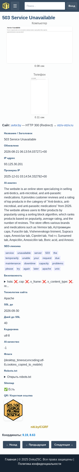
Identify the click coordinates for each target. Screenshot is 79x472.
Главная (10, 459)
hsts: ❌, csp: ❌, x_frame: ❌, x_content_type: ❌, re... (38, 283)
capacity (44, 263)
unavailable (24, 252)
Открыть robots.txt (19, 376)
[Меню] (15, 6)
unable (26, 258)
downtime (29, 263)
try (18, 268)
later (36, 268)
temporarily (12, 258)
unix (57, 268)
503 (47, 252)
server (38, 252)
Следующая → (63, 444)
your (36, 258)
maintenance (13, 263)
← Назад (11, 444)
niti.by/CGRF (39, 427)
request (47, 258)
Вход (72, 5)
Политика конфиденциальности (39, 463)
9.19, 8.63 (28, 435)
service (10, 252)
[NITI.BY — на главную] (6, 6)
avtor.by (16, 125)
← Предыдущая (36, 444)
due (57, 258)
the (55, 252)
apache (46, 268)
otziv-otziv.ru (65, 125)
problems (57, 263)
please (9, 268)
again (27, 268)
